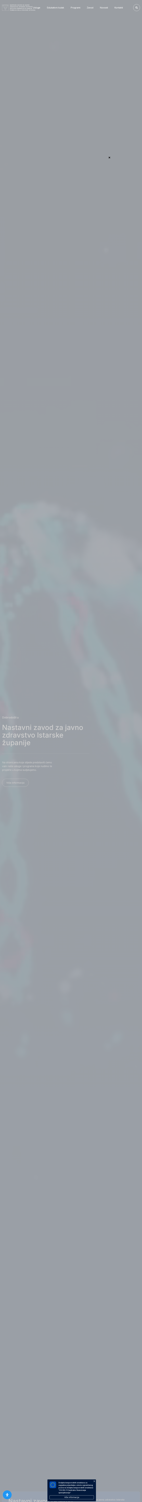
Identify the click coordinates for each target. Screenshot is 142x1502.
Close (109, 158)
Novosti (104, 7)
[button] (36, 7)
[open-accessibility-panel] (7, 1494)
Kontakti (118, 7)
